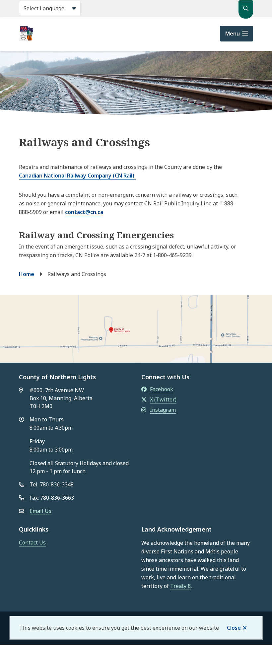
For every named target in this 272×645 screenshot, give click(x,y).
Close (234, 627)
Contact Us (32, 542)
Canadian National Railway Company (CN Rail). (77, 175)
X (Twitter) (163, 399)
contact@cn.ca (84, 212)
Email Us (40, 511)
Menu (232, 33)
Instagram (163, 409)
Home (26, 274)
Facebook (161, 389)
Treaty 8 (180, 586)
